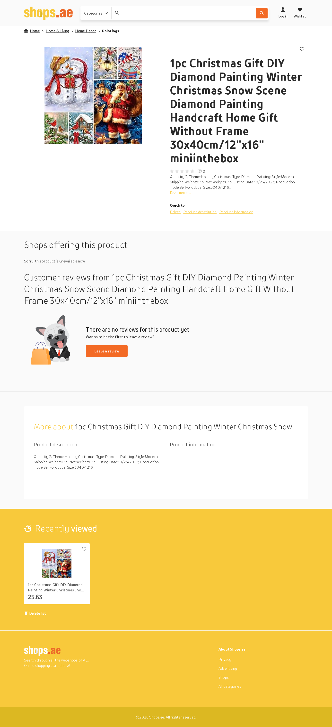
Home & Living (57, 31)
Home (35, 31)
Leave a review (106, 351)
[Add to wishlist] (302, 49)
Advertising (227, 668)
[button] (93, 95)
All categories (229, 686)
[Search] (262, 13)
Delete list (37, 613)
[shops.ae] (48, 13)
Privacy (224, 659)
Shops (223, 677)
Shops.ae (237, 649)
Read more (179, 192)
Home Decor (85, 31)
